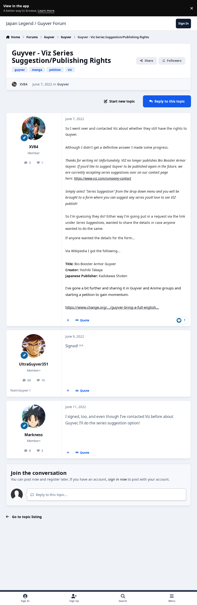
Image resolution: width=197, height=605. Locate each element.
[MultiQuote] (67, 320)
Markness (34, 434)
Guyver (63, 84)
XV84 (23, 84)
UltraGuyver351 (33, 364)
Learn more (9, 8)
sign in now (117, 479)
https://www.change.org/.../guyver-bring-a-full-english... (112, 307)
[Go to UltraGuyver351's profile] (33, 346)
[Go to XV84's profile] (14, 84)
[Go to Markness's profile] (33, 416)
